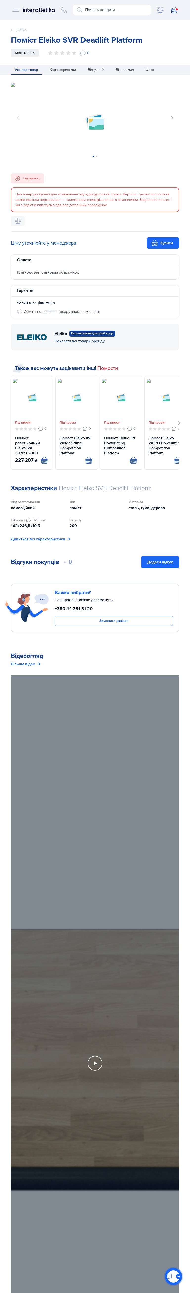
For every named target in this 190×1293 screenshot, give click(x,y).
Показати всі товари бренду (79, 341)
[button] (172, 118)
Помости (107, 368)
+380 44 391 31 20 (74, 608)
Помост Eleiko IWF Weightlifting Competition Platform (76, 445)
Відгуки (96, 70)
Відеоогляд (125, 70)
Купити (166, 243)
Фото (150, 70)
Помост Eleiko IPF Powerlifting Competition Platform (120, 445)
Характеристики (63, 70)
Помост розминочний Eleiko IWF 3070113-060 (27, 445)
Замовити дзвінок (113, 621)
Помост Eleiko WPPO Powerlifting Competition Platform (165, 445)
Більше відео (23, 664)
